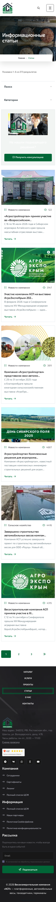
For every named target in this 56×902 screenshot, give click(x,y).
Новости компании (19, 209)
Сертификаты (14, 781)
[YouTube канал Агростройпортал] (38, 762)
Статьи (28, 691)
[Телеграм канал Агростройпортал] (5, 762)
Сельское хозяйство (19, 525)
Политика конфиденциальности (24, 828)
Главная (21, 58)
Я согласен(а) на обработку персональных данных (28, 862)
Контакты (28, 703)
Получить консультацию (29, 157)
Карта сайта (28, 900)
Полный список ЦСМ (18, 794)
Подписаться (30, 869)
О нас (28, 697)
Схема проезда (11, 742)
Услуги (28, 678)
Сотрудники (13, 775)
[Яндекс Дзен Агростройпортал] (30, 762)
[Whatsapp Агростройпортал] (22, 762)
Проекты (28, 684)
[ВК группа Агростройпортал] (13, 762)
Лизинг (10, 788)
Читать (8, 238)
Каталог (28, 672)
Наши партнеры (15, 815)
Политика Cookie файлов (20, 821)
